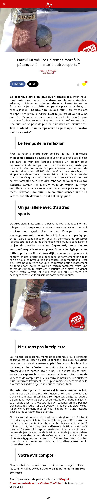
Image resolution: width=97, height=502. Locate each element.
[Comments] (84, 84)
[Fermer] (4, 4)
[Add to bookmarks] (78, 84)
